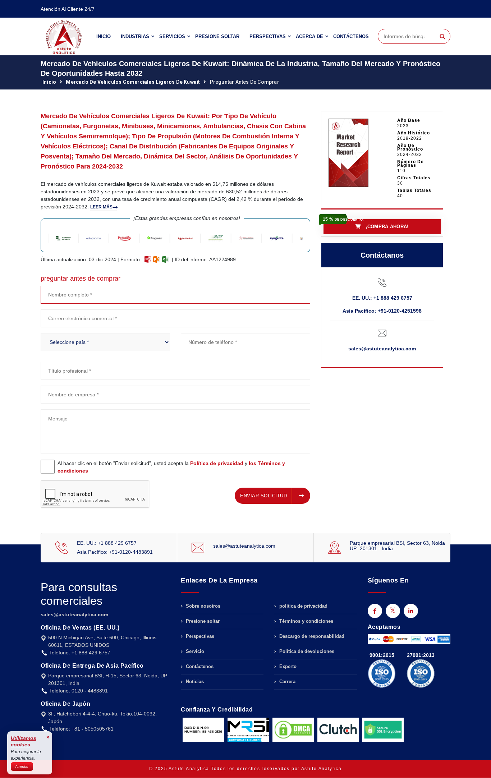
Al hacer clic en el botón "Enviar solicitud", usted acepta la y (171, 467)
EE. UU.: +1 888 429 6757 (382, 298)
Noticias (194, 681)
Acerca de (309, 36)
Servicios (172, 36)
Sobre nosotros (202, 606)
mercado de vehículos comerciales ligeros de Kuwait (133, 82)
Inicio (103, 36)
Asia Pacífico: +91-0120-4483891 (115, 552)
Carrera (286, 681)
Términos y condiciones (305, 621)
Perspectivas (267, 36)
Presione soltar (217, 36)
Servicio (194, 651)
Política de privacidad (216, 463)
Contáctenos (351, 36)
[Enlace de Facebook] (375, 611)
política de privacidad (302, 606)
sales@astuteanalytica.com (382, 348)
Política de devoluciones (306, 651)
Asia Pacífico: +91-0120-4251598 (382, 311)
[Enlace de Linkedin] (411, 611)
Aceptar (22, 766)
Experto (287, 666)
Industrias (135, 36)
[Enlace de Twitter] (393, 611)
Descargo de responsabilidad (311, 636)
